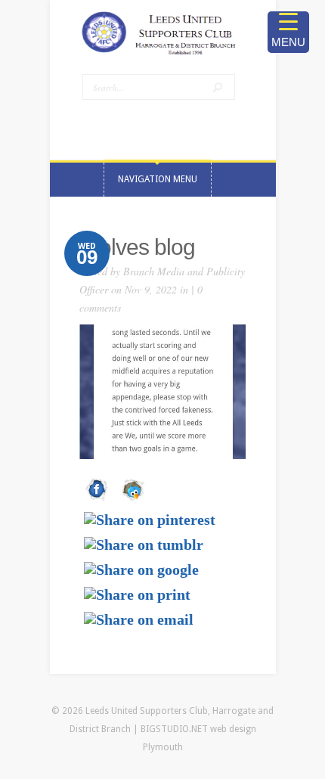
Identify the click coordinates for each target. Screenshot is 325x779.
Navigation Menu (157, 179)
